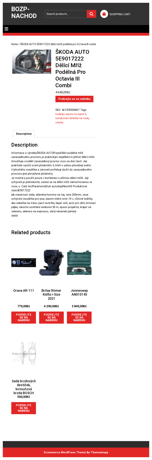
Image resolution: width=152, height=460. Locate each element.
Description (24, 133)
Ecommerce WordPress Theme (65, 452)
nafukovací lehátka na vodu (72, 118)
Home (14, 44)
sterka (59, 122)
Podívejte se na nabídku (74, 99)
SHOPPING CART (120, 14)
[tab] (6, 29)
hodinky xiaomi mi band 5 (70, 114)
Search (91, 14)
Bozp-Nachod (24, 12)
